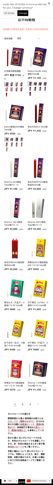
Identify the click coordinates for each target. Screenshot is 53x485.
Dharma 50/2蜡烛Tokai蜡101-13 (12, 183)
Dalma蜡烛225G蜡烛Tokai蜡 (14, 128)
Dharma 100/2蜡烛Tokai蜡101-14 (13, 223)
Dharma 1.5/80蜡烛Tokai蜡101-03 (37, 384)
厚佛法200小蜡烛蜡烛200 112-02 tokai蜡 (38, 263)
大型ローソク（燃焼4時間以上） (26, 429)
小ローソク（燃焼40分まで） (21, 421)
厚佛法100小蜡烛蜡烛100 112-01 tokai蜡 (14, 384)
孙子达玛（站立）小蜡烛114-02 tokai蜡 (14, 344)
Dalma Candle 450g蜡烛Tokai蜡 (37, 72)
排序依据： (9, 38)
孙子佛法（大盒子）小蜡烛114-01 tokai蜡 (38, 344)
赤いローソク (18, 446)
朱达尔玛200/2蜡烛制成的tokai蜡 (14, 263)
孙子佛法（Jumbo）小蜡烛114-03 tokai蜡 (38, 304)
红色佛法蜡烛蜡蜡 (12, 71)
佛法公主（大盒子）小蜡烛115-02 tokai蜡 (14, 304)
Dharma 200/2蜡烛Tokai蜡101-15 (37, 223)
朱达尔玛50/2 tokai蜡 (38, 126)
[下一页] (38, 404)
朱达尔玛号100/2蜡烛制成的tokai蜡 (38, 183)
